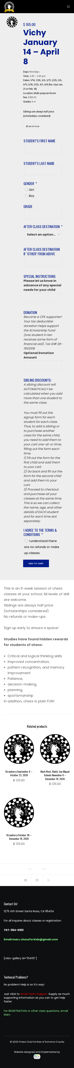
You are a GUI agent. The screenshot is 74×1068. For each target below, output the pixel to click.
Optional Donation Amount (39, 355)
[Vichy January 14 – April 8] (25, 880)
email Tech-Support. (34, 994)
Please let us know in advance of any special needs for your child (42, 285)
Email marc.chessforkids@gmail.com (31, 939)
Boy (31, 196)
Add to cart (36, 563)
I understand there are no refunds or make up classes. (41, 547)
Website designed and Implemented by (37, 1052)
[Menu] (67, 6)
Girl (31, 190)
